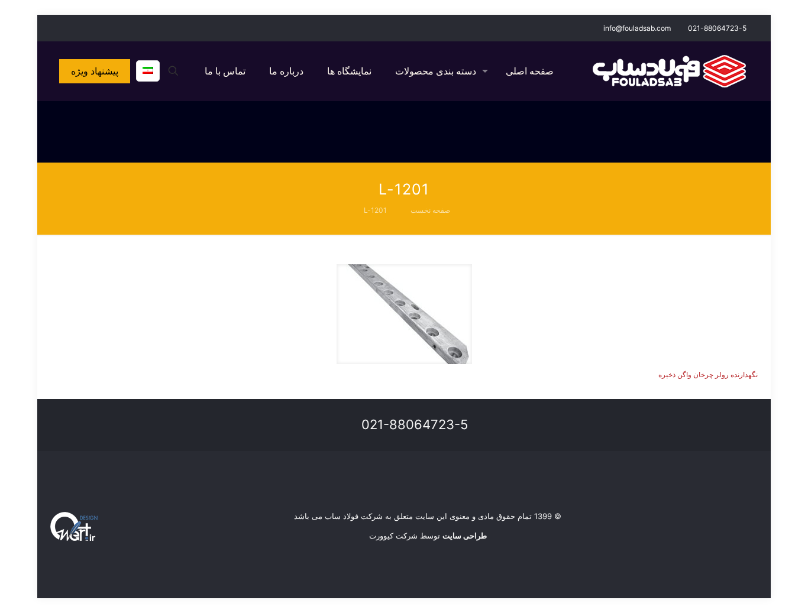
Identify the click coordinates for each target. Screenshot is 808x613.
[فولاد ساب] (669, 70)
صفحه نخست (430, 210)
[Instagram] (72, 27)
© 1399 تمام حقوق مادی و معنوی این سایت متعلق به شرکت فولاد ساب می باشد (427, 516)
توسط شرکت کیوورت (428, 535)
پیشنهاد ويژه (94, 71)
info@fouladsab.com (637, 28)
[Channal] (56, 27)
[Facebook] (88, 27)
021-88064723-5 (717, 28)
